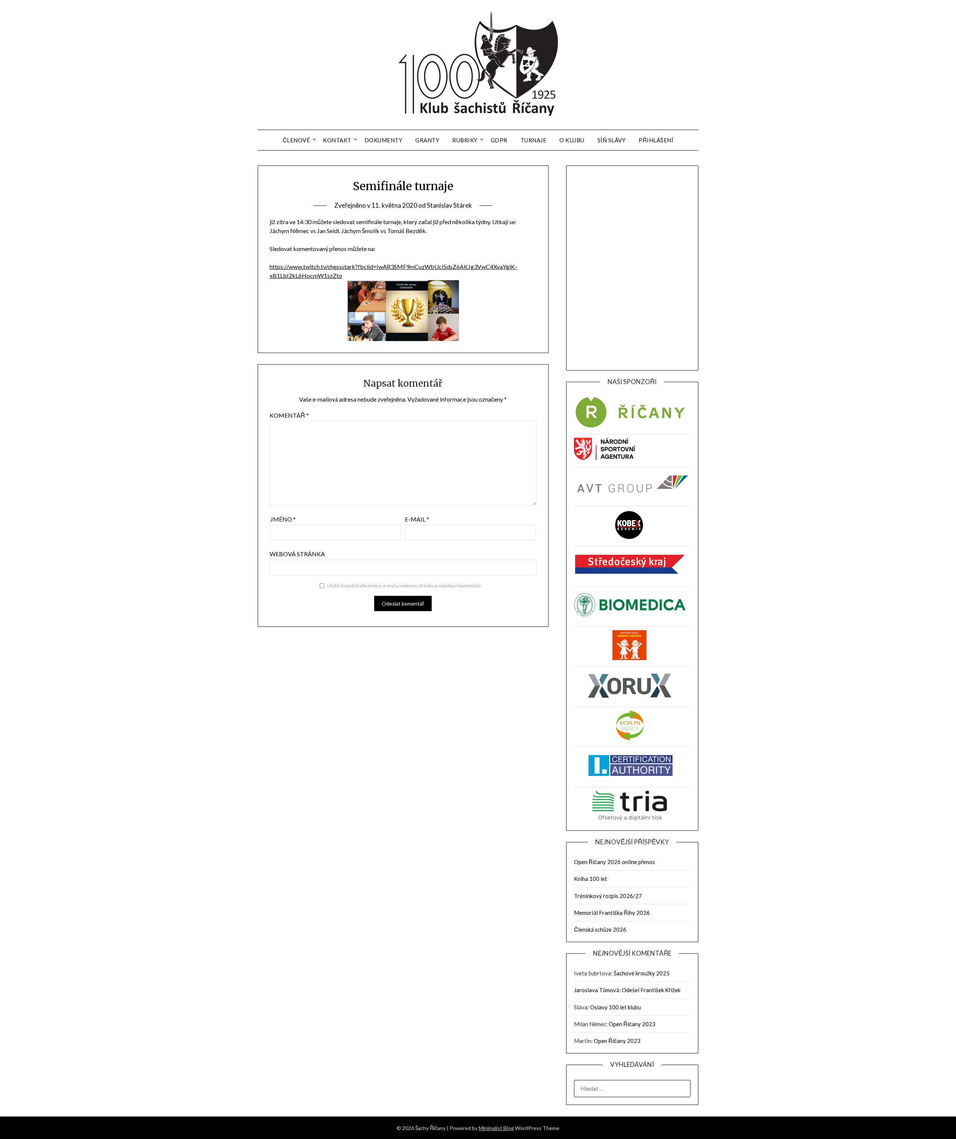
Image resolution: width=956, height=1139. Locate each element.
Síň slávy (612, 140)
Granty (427, 140)
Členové (296, 140)
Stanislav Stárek (449, 205)
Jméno (283, 519)
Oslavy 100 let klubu (615, 1007)
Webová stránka (297, 553)
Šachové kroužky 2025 (642, 973)
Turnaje (534, 140)
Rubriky (465, 140)
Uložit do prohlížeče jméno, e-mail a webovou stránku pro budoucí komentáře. (404, 585)
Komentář (289, 415)
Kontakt (337, 140)
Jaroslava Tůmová (596, 990)
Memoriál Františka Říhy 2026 (612, 912)
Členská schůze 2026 (600, 929)
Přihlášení (656, 140)
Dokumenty (383, 140)
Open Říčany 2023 (632, 1024)
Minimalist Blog (496, 1128)
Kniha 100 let (590, 878)
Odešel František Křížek (651, 990)
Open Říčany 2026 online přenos (614, 861)
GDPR (499, 140)
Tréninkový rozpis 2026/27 (608, 895)
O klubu (571, 140)
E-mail (417, 519)
